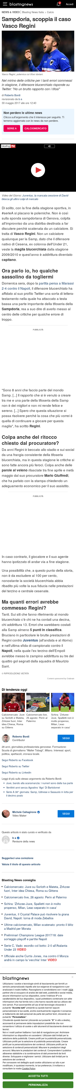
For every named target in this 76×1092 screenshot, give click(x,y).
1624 (70, 989)
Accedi (69, 4)
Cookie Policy (28, 1068)
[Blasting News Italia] (21, 4)
